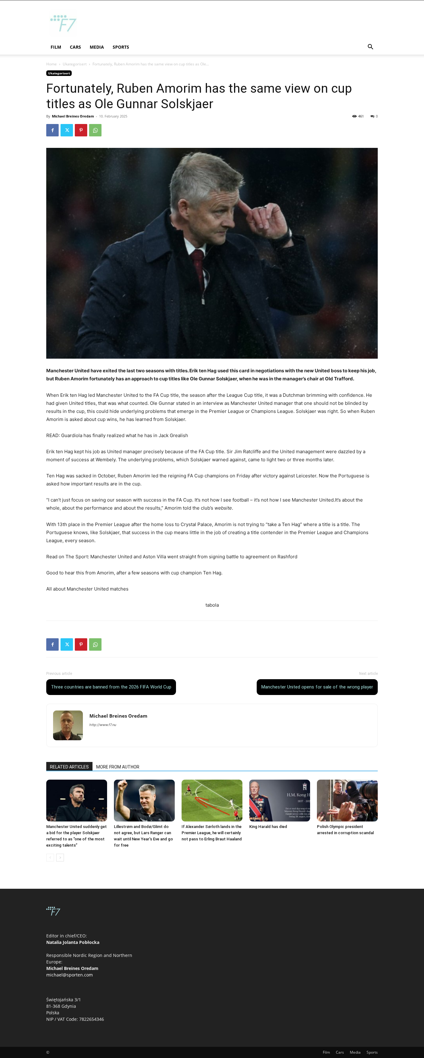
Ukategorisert (75, 64)
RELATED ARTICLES (69, 766)
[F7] (63, 35)
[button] (370, 48)
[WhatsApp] (95, 130)
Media (97, 47)
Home (51, 64)
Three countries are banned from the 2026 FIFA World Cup (111, 687)
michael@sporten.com (69, 975)
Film (56, 47)
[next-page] (60, 857)
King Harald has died (268, 826)
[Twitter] (67, 130)
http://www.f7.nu (102, 725)
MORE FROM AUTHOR (117, 766)
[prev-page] (50, 857)
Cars (75, 47)
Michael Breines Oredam (73, 116)
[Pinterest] (81, 130)
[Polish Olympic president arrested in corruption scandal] (347, 800)
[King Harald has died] (279, 800)
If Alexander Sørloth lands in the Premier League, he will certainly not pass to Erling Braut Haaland (212, 832)
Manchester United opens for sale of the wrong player (317, 687)
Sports (121, 47)
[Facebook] (52, 130)
